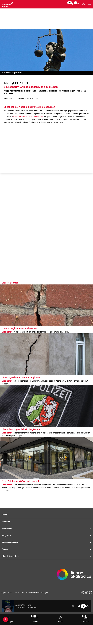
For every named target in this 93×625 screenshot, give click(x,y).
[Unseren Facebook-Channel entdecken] (86, 592)
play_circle (83, 606)
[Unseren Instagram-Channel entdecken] (90, 592)
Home (4, 515)
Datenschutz (18, 592)
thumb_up (87, 606)
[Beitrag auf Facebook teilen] (16, 83)
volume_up (73, 606)
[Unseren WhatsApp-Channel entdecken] (82, 592)
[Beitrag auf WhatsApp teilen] (12, 83)
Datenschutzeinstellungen (37, 592)
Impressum (6, 592)
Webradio (6, 522)
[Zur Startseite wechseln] (8, 4)
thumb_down (79, 606)
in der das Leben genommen (28, 116)
